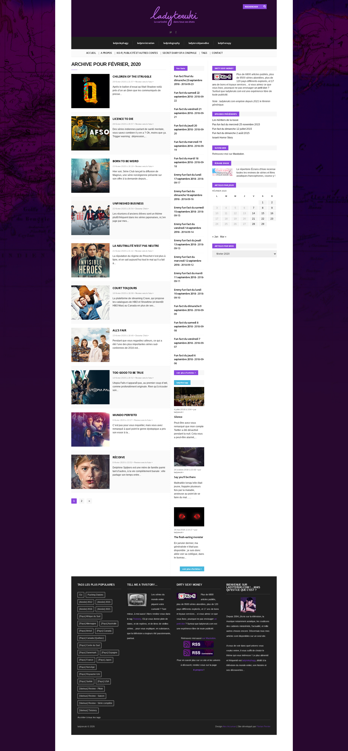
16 (271, 213)
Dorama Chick (141, 208)
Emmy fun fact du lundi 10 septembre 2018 (187, 292)
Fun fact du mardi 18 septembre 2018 (186, 160)
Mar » (223, 236)
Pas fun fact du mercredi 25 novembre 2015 (236, 124)
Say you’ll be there (185, 477)
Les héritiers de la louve (225, 120)
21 (253, 218)
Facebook (176, 32)
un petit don (260, 87)
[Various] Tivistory (88, 710)
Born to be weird (125, 161)
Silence (178, 417)
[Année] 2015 (103, 602)
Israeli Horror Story (222, 137)
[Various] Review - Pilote (91, 688)
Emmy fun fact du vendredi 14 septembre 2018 (187, 228)
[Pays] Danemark (87, 652)
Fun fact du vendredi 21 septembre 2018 (188, 111)
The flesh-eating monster (188, 537)
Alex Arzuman (229, 726)
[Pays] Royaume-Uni (89, 674)
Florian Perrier (263, 726)
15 (262, 213)
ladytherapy (224, 43)
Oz (80, 594)
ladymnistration (146, 43)
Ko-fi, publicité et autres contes (137, 53)
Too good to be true (128, 372)
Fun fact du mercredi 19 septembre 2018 (188, 144)
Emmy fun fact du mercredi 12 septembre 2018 (187, 261)
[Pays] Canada (104, 631)
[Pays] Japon (104, 660)
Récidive (119, 457)
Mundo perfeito (125, 415)
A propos (106, 53)
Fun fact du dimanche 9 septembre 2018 (187, 308)
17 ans (207, 609)
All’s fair (119, 330)
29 (262, 224)
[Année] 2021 (103, 609)
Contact (217, 53)
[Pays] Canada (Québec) (91, 638)
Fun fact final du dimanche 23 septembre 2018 (188, 80)
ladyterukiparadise (198, 43)
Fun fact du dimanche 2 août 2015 (231, 133)
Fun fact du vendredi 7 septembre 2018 (187, 341)
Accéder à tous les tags (89, 717)
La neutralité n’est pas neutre (136, 246)
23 (271, 218)
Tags (204, 53)
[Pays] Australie (108, 623)
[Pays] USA (103, 681)
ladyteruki (178, 412)
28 (253, 224)
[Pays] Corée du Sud (89, 645)
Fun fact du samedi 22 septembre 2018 (187, 95)
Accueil (91, 53)
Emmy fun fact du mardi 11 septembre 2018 (188, 275)
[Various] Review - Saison (91, 696)
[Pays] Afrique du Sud (89, 616)
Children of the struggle (132, 76)
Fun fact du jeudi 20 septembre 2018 (185, 127)
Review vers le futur (143, 82)
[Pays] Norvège (87, 667)
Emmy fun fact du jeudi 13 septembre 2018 (187, 242)
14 (253, 213)
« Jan (215, 236)
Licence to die (123, 119)
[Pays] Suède (85, 681)
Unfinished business (128, 203)
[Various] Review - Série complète (95, 703)
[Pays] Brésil (85, 631)
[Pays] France (86, 660)
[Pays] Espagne (109, 652)
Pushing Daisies (95, 594)
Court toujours (125, 288)
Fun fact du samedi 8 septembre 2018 (186, 324)
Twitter (170, 32)
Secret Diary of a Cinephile (180, 53)
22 (262, 218)
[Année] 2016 (85, 609)
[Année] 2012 (85, 602)
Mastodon (238, 153)
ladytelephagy (120, 43)
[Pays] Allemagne (87, 623)
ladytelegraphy (171, 43)
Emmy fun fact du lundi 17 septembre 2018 (187, 176)
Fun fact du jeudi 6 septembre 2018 (185, 357)
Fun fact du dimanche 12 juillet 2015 (232, 129)
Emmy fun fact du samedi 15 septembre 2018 (189, 209)
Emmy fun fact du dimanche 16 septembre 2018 (188, 195)
